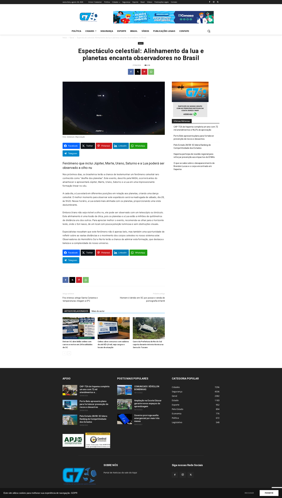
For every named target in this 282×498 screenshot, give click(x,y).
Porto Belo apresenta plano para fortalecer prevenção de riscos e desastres (194, 137)
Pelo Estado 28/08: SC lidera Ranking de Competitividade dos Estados (192, 146)
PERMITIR (269, 493)
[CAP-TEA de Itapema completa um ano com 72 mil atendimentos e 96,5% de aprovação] (70, 390)
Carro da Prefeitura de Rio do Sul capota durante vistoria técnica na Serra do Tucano (148, 344)
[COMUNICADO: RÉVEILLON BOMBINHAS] (124, 390)
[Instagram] (213, 2)
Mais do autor (98, 311)
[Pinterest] (144, 72)
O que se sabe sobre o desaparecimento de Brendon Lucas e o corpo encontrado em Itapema (194, 166)
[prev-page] (64, 353)
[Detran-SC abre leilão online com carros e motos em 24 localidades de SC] (79, 328)
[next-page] (69, 353)
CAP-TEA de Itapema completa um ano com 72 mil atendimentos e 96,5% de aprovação (196, 128)
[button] (208, 31)
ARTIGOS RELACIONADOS (76, 311)
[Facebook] (209, 2)
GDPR (74, 493)
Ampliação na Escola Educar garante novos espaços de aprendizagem (148, 403)
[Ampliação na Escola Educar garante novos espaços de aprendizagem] (124, 404)
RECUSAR (249, 493)
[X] (217, 2)
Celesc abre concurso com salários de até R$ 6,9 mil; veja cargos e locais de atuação (113, 344)
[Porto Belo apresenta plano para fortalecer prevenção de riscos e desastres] (70, 405)
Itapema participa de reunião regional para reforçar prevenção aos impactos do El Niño (194, 155)
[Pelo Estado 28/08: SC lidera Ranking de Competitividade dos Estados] (70, 420)
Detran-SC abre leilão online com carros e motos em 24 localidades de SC (77, 344)
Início (65, 37)
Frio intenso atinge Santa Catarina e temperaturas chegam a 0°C (80, 299)
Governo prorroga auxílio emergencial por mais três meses (147, 418)
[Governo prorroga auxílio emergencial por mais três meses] (124, 419)
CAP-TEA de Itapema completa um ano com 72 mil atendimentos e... (94, 389)
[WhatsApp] (151, 72)
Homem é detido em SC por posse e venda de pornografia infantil (142, 299)
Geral (72, 37)
